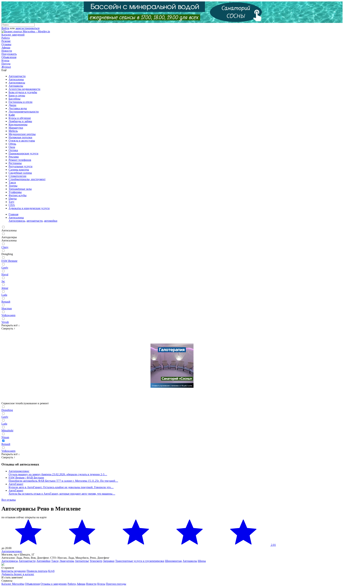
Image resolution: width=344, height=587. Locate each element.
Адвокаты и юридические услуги (29, 208)
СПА (12, 205)
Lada (4, 294)
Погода (5, 63)
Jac (3, 281)
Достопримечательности (24, 111)
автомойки (50, 220)
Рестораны (15, 163)
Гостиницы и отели (20, 101)
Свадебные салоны (20, 172)
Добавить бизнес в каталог (17, 574)
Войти (5, 28)
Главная (13, 214)
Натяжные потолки (20, 137)
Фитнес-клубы (18, 195)
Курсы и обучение (20, 118)
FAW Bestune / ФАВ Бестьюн (26, 477)
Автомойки (43, 560)
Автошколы (16, 85)
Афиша (5, 47)
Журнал (6, 66)
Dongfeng (7, 410)
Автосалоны (16, 79)
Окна (12, 147)
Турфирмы (15, 192)
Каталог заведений (13, 34)
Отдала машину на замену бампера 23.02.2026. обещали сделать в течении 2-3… (58, 474)
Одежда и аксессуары (22, 140)
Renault (5, 301)
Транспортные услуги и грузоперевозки (139, 560)
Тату (11, 201)
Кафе (12, 114)
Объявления (8, 57)
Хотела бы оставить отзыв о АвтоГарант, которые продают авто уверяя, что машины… (62, 493)
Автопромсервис (19, 471)
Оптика (13, 150)
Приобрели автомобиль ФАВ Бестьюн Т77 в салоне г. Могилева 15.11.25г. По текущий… (63, 480)
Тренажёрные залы (20, 188)
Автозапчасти (17, 76)
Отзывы (6, 44)
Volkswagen (8, 315)
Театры (13, 185)
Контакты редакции (13, 571)
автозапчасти (35, 220)
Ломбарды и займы (20, 121)
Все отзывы (8, 499)
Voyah (5, 322)
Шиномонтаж (173, 560)
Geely (4, 267)
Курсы (5, 60)
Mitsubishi (7, 430)
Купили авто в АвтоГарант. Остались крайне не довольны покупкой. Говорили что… (61, 487)
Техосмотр (96, 560)
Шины (202, 560)
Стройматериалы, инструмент (27, 179)
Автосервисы (17, 82)
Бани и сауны (17, 95)
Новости (6, 50)
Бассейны (14, 98)
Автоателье (82, 560)
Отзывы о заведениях (53, 583)
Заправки (108, 560)
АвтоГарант (16, 484)
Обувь (12, 143)
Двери (12, 105)
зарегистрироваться (27, 28)
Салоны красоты (19, 169)
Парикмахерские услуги (23, 153)
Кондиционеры (18, 124)
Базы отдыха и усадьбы (23, 92)
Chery (4, 247)
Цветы (13, 198)
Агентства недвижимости (24, 89)
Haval (4, 274)
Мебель (13, 130)
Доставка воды (18, 108)
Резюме (6, 41)
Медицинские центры (22, 134)
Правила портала (37, 571)
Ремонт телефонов (20, 159)
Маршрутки (16, 127)
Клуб (51, 571)
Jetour (4, 288)
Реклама (14, 156)
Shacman (6, 308)
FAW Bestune (9, 260)
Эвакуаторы (66, 560)
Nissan (5, 437)
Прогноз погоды (116, 583)
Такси (12, 182)
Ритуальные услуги (20, 166)
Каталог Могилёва (12, 583)
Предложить (9, 53)
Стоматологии (17, 176)
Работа (5, 37)
